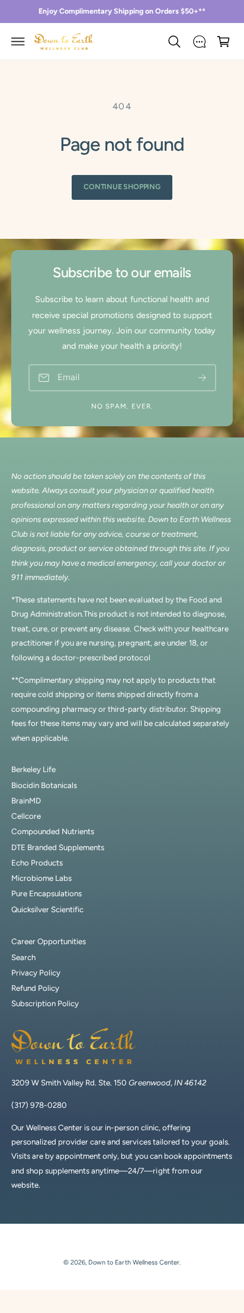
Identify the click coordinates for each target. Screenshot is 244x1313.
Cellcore (26, 816)
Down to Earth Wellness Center (133, 1262)
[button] (18, 41)
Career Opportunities (48, 941)
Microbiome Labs (41, 878)
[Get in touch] (199, 41)
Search (23, 957)
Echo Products (37, 862)
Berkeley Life (33, 769)
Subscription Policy (45, 1003)
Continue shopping (122, 186)
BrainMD (26, 800)
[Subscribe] (202, 378)
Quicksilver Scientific (47, 909)
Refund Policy (35, 988)
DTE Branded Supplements (57, 847)
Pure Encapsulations (46, 893)
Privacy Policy (35, 972)
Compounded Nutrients (52, 831)
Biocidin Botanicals (44, 785)
